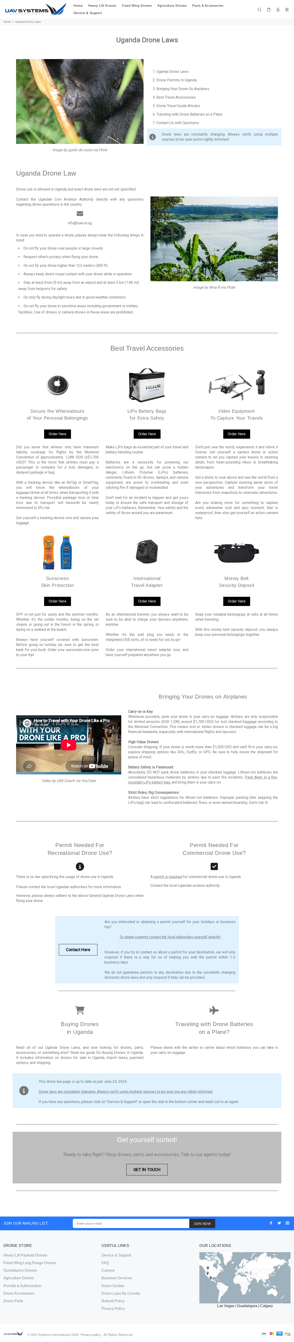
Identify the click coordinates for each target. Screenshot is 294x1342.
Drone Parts (13, 1301)
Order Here (57, 434)
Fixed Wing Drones (137, 5)
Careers (108, 1270)
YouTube (88, 781)
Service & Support (88, 13)
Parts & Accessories (207, 5)
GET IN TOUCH (147, 1169)
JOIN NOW (202, 1223)
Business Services (117, 1278)
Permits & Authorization (22, 1286)
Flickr (103, 150)
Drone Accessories (18, 1293)
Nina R (214, 287)
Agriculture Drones (172, 5)
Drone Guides (113, 1286)
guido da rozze (80, 150)
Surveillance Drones (20, 1270)
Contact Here (78, 949)
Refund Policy (113, 1301)
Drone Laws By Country (121, 1293)
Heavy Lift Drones (102, 5)
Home (78, 5)
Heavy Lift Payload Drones (25, 1255)
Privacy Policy (113, 1309)
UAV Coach (66, 781)
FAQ (105, 1263)
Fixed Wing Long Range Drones (29, 1263)
